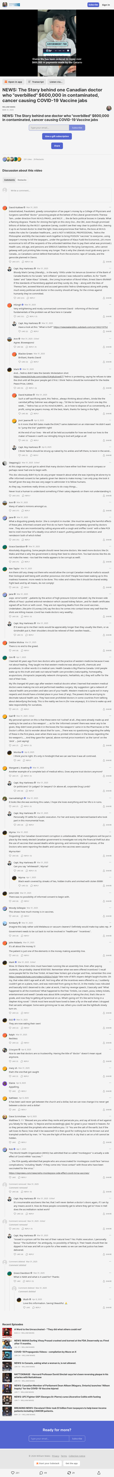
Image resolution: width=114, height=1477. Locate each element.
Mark (16, 369)
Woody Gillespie (17, 907)
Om (11, 657)
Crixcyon (13, 1049)
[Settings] (110, 73)
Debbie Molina (16, 642)
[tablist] (15, 180)
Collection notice (77, 1456)
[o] (7, 1332)
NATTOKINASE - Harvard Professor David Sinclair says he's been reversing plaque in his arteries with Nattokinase (61, 1376)
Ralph (12, 1034)
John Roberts (15, 942)
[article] (57, 1332)
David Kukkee (16, 207)
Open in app (15, 81)
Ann (16, 338)
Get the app (72, 1463)
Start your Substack (49, 1463)
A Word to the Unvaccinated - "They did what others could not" (48, 1329)
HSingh (17, 304)
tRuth (26, 1299)
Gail (11, 715)
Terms (64, 1456)
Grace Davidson (17, 546)
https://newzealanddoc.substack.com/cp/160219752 (81, 326)
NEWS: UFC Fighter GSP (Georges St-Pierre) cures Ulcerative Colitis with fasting (57, 1396)
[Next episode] (9, 73)
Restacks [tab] (22, 180)
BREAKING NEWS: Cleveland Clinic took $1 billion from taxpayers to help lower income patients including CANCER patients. (60, 1409)
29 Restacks (39, 159)
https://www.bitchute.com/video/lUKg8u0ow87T (39, 376)
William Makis (8, 107)
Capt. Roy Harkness (23, 268)
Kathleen (13, 1097)
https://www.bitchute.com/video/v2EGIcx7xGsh (33, 976)
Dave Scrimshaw (17, 1116)
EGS (11, 1019)
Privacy (55, 1456)
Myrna (12, 832)
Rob (11, 1149)
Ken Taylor (14, 568)
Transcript (38, 81)
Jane (11, 517)
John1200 (14, 892)
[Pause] (3, 73)
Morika (17, 752)
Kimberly (13, 922)
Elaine (12, 1082)
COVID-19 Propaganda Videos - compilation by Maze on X (45, 1351)
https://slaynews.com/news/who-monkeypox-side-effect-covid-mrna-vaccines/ (49, 1172)
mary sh (13, 1067)
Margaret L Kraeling (19, 767)
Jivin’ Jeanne (24, 420)
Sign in (106, 4)
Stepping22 (15, 462)
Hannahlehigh (16, 798)
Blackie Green (25, 353)
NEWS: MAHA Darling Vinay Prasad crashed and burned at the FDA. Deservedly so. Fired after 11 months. (61, 1342)
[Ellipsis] (110, 207)
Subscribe (93, 4)
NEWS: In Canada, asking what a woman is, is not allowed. (45, 1363)
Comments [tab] (9, 180)
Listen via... (56, 81)
